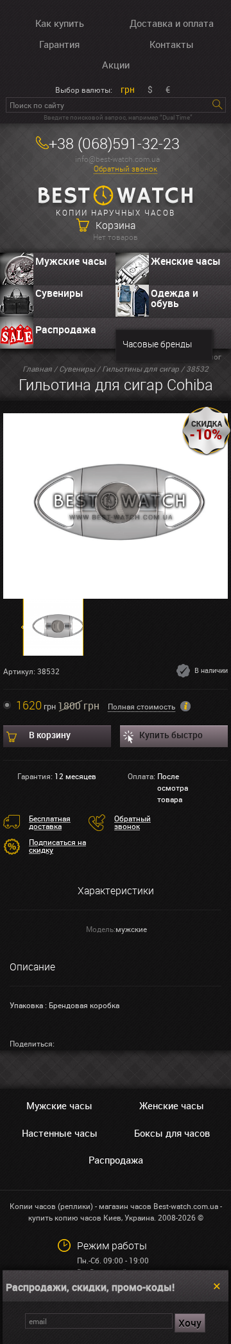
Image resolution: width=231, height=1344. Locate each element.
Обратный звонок (125, 168)
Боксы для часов (172, 1133)
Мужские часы (71, 261)
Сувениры (59, 293)
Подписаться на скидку (57, 846)
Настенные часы (60, 1133)
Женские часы (186, 261)
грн (128, 89)
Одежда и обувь (174, 298)
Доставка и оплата (172, 23)
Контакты (172, 44)
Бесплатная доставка (50, 822)
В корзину (50, 735)
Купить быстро (171, 735)
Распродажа (65, 329)
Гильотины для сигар (140, 368)
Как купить (59, 23)
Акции (116, 64)
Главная (37, 368)
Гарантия (59, 44)
